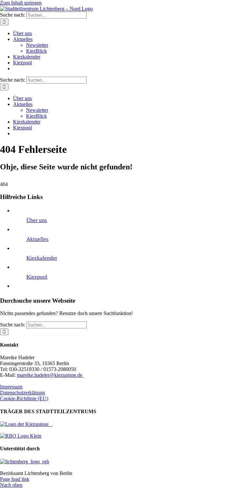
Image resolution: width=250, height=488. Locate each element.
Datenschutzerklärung (22, 392)
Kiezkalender (41, 258)
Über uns (36, 220)
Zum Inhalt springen (21, 3)
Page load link (14, 479)
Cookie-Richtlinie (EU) (24, 398)
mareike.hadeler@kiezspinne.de (50, 375)
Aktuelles (37, 239)
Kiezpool (37, 277)
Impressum (11, 386)
